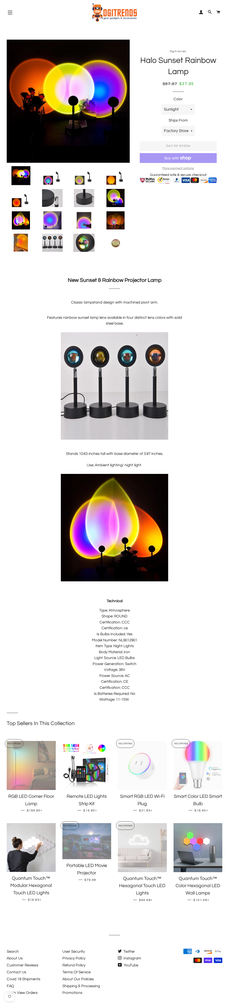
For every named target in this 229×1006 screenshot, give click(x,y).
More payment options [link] (178, 168)
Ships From (178, 120)
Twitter (129, 952)
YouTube (130, 965)
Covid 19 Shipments (23, 979)
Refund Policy (73, 965)
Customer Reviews (22, 965)
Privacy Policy (73, 958)
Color (178, 99)
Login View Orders (22, 993)
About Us (15, 958)
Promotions (72, 993)
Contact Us (16, 972)
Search (13, 952)
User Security (73, 952)
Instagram (132, 958)
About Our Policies (78, 979)
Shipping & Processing (81, 986)
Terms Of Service (76, 972)
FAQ (10, 986)
